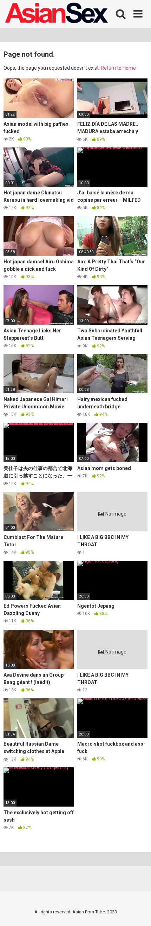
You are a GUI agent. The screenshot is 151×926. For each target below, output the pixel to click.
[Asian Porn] (56, 14)
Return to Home (118, 68)
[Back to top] (138, 912)
